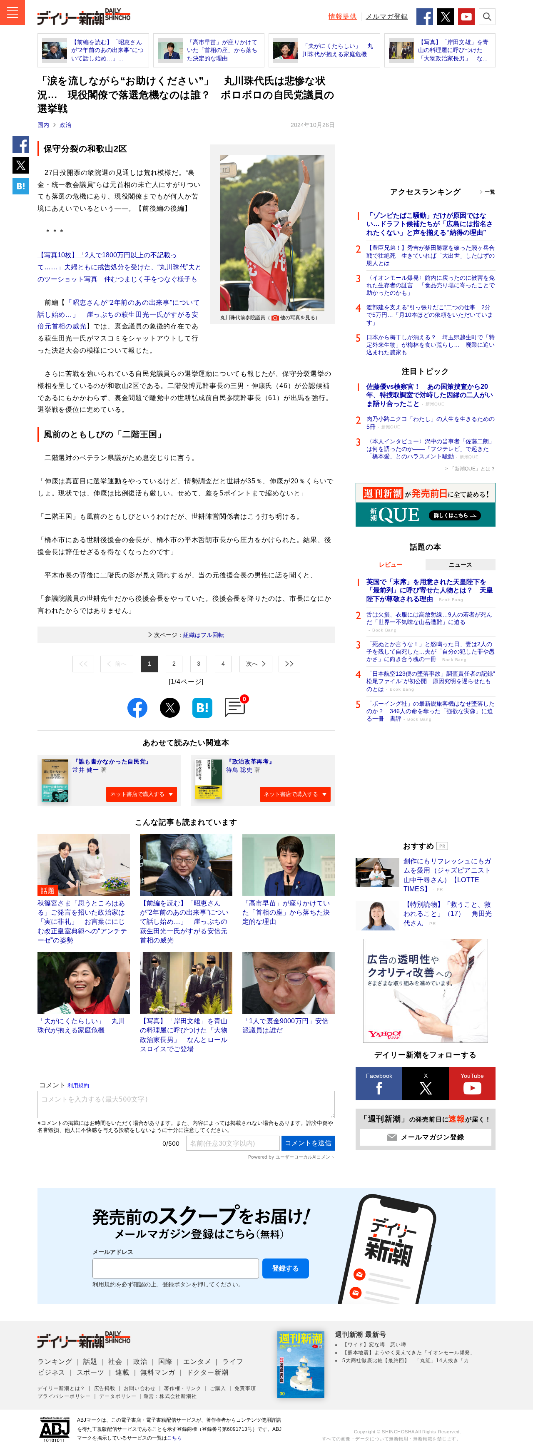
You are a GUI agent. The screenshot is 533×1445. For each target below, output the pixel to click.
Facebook (379, 1075)
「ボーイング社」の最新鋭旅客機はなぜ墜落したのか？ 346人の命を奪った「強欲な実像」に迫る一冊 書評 (430, 711)
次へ (252, 663)
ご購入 (218, 1388)
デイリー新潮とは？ (61, 1388)
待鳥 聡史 (239, 769)
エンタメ (197, 1361)
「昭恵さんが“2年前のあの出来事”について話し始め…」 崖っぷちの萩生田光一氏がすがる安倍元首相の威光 (118, 314)
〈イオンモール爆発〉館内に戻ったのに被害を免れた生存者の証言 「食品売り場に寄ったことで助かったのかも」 (430, 285)
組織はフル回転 (189, 635)
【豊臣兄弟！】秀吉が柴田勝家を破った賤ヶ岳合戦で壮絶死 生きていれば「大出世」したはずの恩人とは (430, 255)
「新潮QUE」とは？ (473, 469)
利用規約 (104, 1284)
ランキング (54, 1361)
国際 (165, 1361)
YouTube (472, 1075)
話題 (90, 1361)
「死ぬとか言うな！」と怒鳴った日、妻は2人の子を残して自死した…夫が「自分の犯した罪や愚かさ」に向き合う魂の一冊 (430, 651)
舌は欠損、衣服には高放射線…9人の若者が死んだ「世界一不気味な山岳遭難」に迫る (429, 621)
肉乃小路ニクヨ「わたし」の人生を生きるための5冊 (430, 422)
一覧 (490, 191)
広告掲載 (104, 1388)
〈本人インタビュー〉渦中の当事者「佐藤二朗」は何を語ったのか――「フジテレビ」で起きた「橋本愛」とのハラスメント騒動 (430, 449)
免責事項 (245, 1388)
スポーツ (91, 1372)
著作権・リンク (183, 1388)
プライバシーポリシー (64, 1396)
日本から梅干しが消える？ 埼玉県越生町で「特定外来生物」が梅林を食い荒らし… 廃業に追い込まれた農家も (430, 345)
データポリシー (118, 1396)
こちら (174, 1438)
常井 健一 (85, 769)
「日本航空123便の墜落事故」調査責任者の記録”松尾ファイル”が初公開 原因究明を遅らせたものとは (430, 681)
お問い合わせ (140, 1388)
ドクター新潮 (208, 1372)
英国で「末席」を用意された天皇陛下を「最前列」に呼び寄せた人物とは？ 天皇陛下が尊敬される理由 (429, 590)
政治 (65, 125)
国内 (43, 125)
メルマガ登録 (387, 16)
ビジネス (51, 1372)
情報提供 (343, 16)
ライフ (232, 1361)
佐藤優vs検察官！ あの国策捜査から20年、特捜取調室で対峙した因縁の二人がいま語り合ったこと (429, 395)
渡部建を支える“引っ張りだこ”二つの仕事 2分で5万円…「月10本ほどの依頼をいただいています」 (429, 315)
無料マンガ (157, 1372)
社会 (115, 1361)
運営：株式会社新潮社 (170, 1396)
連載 (122, 1372)
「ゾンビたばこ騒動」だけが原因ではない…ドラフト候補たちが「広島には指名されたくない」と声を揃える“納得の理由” (429, 224)
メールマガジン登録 (432, 1137)
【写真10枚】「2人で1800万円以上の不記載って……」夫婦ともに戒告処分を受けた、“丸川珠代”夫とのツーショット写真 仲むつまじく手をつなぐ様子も (119, 267)
